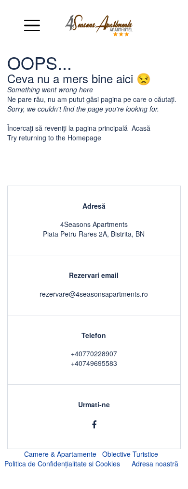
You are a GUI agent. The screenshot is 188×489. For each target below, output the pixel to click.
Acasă (141, 128)
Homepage (84, 137)
